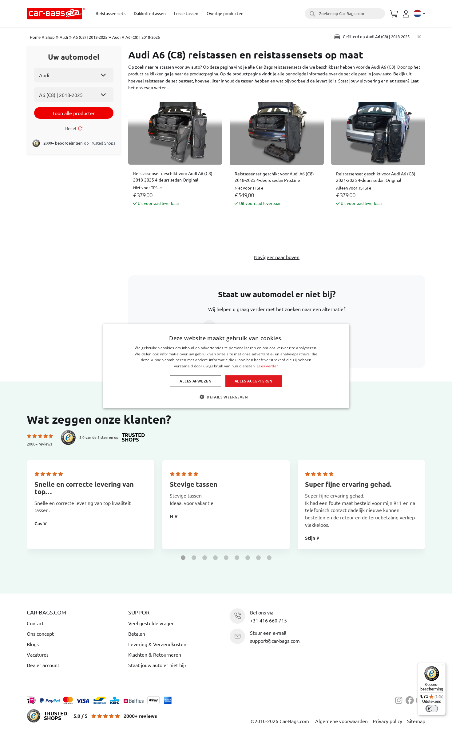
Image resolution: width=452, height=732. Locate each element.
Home (35, 37)
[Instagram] (400, 699)
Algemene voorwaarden (341, 721)
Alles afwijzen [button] (196, 381)
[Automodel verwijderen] (419, 36)
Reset (71, 128)
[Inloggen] (407, 14)
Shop (50, 37)
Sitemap (416, 721)
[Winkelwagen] (394, 13)
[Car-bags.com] (56, 13)
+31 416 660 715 (268, 620)
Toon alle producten (74, 113)
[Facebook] (411, 699)
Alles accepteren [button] (253, 381)
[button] (183, 557)
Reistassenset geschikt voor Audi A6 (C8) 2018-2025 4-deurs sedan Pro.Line (274, 177)
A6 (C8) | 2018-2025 (90, 37)
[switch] (432, 708)
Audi (64, 37)
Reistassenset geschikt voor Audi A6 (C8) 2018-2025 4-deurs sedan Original (172, 176)
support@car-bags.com (275, 641)
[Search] (311, 13)
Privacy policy (387, 721)
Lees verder (267, 366)
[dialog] (226, 366)
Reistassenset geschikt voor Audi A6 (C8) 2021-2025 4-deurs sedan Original (375, 177)
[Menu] (442, 666)
